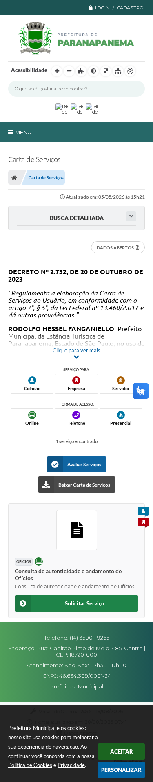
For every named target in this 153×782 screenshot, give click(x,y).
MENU (23, 132)
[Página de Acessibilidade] (130, 71)
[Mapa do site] (118, 71)
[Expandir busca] (131, 216)
